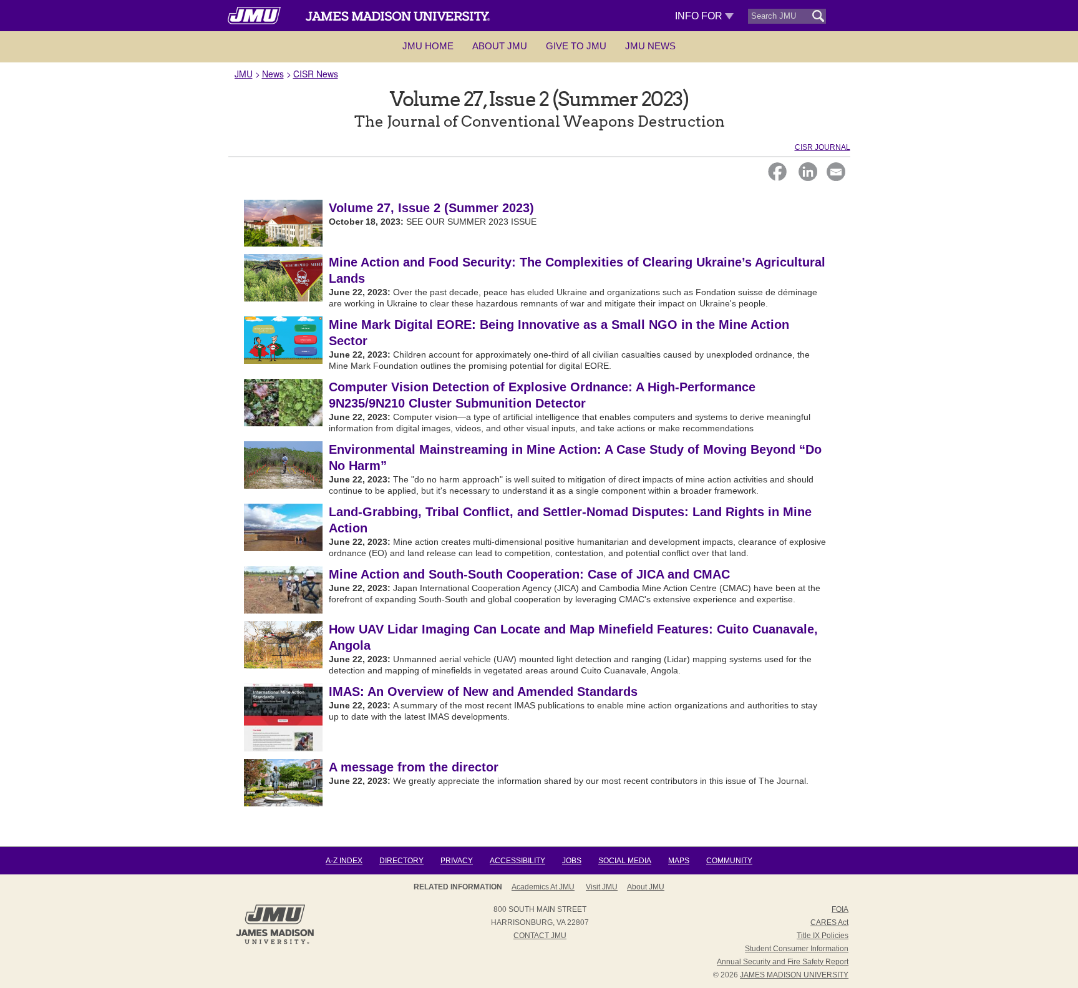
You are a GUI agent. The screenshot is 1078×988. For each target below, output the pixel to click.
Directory (401, 860)
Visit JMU (602, 887)
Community (729, 860)
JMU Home (428, 46)
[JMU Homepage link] (275, 942)
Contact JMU (539, 935)
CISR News (315, 73)
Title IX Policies (822, 935)
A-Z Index (344, 860)
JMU (244, 73)
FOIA (840, 909)
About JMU (499, 46)
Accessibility (517, 860)
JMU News (650, 46)
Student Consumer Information (796, 948)
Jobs (571, 860)
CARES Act (829, 922)
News (273, 73)
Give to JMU (576, 46)
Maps (678, 860)
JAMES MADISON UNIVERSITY (794, 975)
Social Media (624, 860)
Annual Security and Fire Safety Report (782, 961)
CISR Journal (822, 147)
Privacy (456, 860)
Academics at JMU (543, 887)
